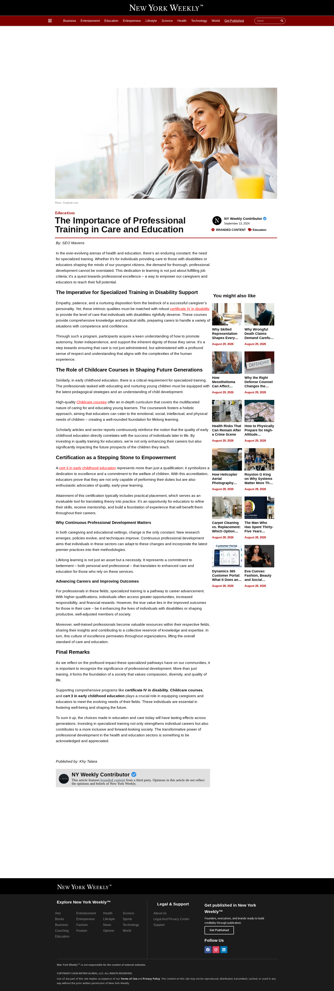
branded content (113, 780)
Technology (199, 20)
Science (167, 20)
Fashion (82, 924)
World (216, 20)
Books (59, 919)
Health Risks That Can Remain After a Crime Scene (226, 430)
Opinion (108, 930)
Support (158, 924)
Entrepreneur (132, 20)
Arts (58, 913)
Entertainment (90, 20)
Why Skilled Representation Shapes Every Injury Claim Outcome (224, 337)
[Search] (281, 21)
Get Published (234, 20)
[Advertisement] (167, 55)
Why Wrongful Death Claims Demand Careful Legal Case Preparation (258, 337)
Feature (81, 930)
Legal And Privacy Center (171, 919)
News (107, 924)
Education (111, 20)
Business (69, 20)
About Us (160, 913)
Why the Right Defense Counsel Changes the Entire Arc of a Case (259, 386)
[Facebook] (207, 949)
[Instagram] (215, 949)
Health (182, 20)
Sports (127, 919)
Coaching (62, 930)
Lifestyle (151, 20)
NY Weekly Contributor (243, 219)
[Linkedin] (223, 949)
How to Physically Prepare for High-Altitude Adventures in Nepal (259, 434)
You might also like (234, 295)
